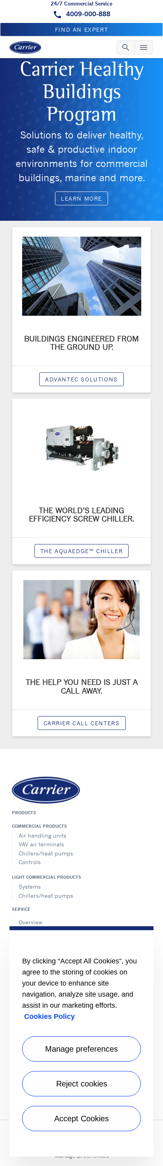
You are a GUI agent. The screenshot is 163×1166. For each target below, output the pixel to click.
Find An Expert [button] (81, 29)
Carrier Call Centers (82, 723)
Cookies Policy (49, 1016)
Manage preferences (81, 1049)
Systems (30, 886)
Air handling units (42, 835)
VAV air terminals (41, 844)
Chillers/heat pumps (46, 853)
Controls (30, 862)
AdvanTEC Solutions (81, 379)
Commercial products (39, 826)
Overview (30, 922)
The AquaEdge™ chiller (81, 551)
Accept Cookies (81, 1118)
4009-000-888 (87, 14)
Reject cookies (81, 1083)
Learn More (81, 198)
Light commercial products (46, 877)
